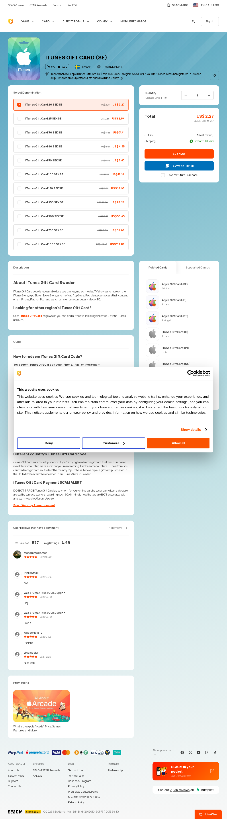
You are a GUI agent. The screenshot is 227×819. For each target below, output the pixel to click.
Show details (191, 429)
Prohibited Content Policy (83, 792)
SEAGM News (16, 776)
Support (13, 781)
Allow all (178, 443)
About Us (13, 770)
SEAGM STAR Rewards (46, 770)
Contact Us (14, 786)
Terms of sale (76, 776)
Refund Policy (76, 802)
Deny (49, 443)
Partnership (115, 770)
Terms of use (75, 770)
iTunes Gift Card (31, 316)
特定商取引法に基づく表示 (84, 797)
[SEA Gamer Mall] (10, 21)
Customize (111, 443)
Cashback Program (79, 781)
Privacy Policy (76, 786)
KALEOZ (38, 776)
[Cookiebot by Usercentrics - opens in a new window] (190, 373)
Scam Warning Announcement (34, 505)
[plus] (209, 95)
